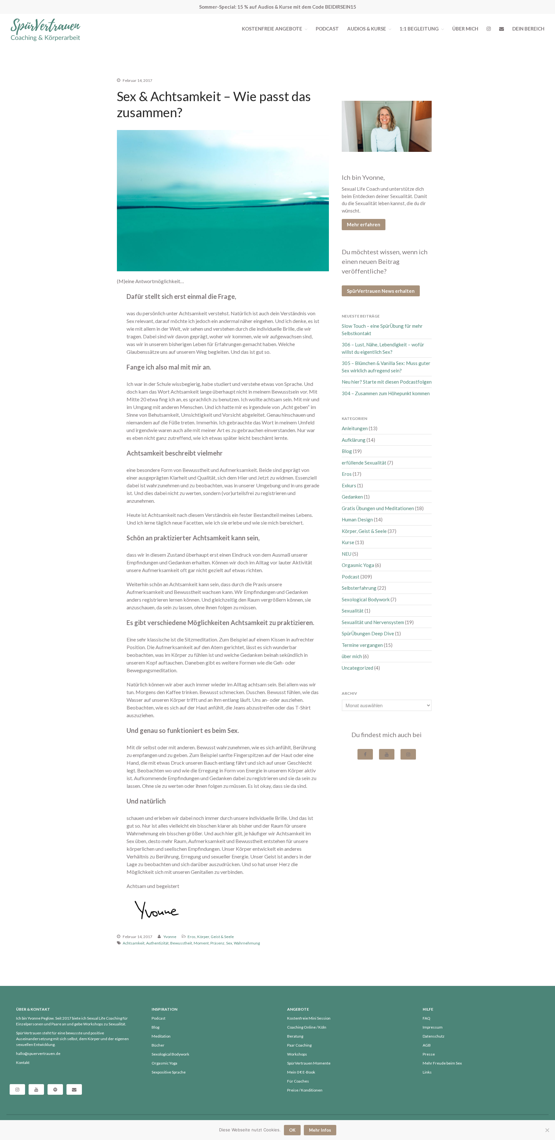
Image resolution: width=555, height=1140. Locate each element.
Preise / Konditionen (304, 1090)
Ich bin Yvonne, (363, 177)
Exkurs (349, 485)
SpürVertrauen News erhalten (381, 291)
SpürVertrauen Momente (308, 1063)
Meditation (161, 1036)
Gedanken (352, 497)
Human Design (357, 519)
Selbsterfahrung (359, 588)
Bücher (158, 1045)
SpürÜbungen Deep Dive (368, 633)
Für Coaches (298, 1081)
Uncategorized (357, 668)
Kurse (348, 542)
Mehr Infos (320, 1130)
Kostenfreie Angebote (272, 28)
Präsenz (217, 943)
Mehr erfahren (363, 224)
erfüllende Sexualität (364, 463)
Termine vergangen (362, 645)
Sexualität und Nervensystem (373, 622)
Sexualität (353, 611)
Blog (347, 451)
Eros (192, 936)
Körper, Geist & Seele (215, 936)
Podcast (327, 28)
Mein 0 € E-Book (301, 1072)
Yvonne (169, 936)
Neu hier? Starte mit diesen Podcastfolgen (387, 382)
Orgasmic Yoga (358, 565)
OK (292, 1130)
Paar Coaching (299, 1045)
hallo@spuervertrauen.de (38, 1053)
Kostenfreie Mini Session (308, 1018)
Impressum (433, 1027)
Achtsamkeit (134, 943)
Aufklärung (354, 440)
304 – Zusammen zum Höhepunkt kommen (386, 393)
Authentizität (157, 943)
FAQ (426, 1018)
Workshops (297, 1054)
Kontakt (23, 1062)
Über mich (465, 28)
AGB (427, 1045)
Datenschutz (434, 1036)
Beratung (295, 1036)
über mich (352, 656)
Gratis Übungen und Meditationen (378, 508)
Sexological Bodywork (366, 599)
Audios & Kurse (366, 28)
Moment (201, 943)
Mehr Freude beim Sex (442, 1063)
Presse (429, 1054)
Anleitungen (355, 428)
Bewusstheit (181, 943)
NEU (346, 554)
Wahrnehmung (247, 943)
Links (427, 1072)
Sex (229, 943)
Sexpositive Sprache (169, 1072)
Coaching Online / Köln (306, 1027)
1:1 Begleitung (419, 28)
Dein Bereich (528, 28)
